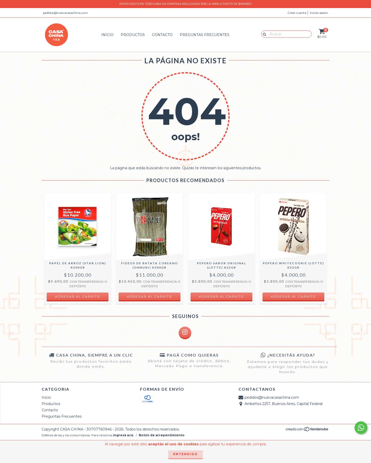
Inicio (107, 35)
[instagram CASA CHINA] (185, 333)
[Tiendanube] (307, 430)
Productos (133, 35)
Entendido (185, 454)
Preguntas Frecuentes (204, 35)
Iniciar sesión (319, 13)
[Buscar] (263, 34)
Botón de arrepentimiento (161, 435)
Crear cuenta (296, 13)
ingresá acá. (123, 435)
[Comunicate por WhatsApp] (361, 427)
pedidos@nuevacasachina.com (65, 13)
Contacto (162, 35)
